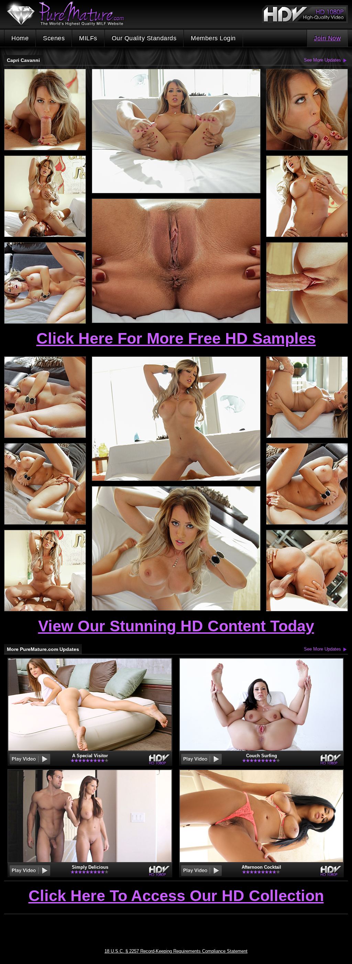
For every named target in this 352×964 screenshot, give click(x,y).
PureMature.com (68, 13)
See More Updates (322, 60)
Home (20, 38)
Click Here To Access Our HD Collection (176, 896)
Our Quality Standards (144, 38)
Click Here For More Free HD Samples (176, 338)
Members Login (213, 38)
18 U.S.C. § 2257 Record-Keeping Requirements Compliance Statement (176, 951)
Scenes (54, 38)
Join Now (327, 38)
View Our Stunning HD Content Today (176, 626)
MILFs (88, 38)
